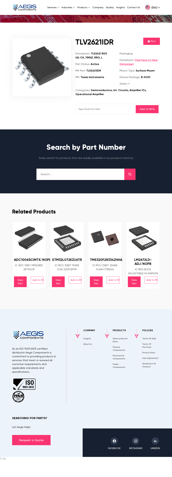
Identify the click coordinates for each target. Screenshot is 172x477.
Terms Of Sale (149, 338)
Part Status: (82, 64)
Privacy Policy (148, 352)
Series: (124, 83)
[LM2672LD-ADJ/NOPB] (143, 238)
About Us (87, 344)
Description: (82, 53)
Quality (110, 7)
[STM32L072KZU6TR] (67, 238)
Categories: (82, 90)
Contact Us (133, 7)
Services (52, 7)
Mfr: (77, 77)
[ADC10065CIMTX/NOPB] (29, 238)
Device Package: (130, 77)
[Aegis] (24, 7)
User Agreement (150, 358)
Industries (67, 7)
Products (82, 7)
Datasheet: (127, 60)
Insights (120, 7)
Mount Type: (127, 70)
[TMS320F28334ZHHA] (105, 238)
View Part (20, 282)
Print (153, 41)
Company (97, 7)
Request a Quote (31, 440)
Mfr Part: (80, 70)
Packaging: (126, 53)
